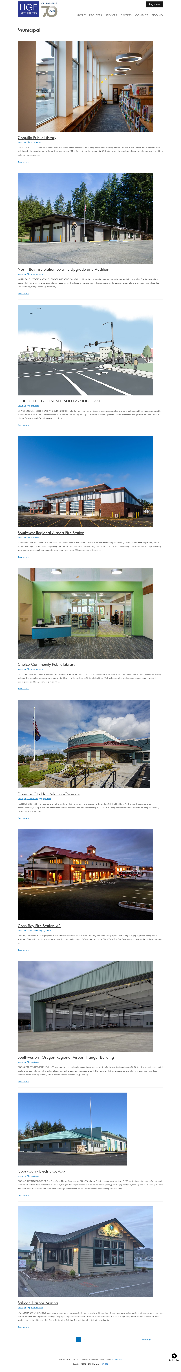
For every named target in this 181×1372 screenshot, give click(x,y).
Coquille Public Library (37, 137)
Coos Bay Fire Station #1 (39, 925)
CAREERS (126, 15)
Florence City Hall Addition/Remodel (49, 793)
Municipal (22, 142)
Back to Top (174, 1360)
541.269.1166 (117, 1359)
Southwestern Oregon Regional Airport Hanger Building (66, 1057)
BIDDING (157, 15)
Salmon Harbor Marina (38, 1302)
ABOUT (81, 15)
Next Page (148, 1339)
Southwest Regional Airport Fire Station (51, 532)
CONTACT (141, 15)
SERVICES (111, 15)
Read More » (23, 162)
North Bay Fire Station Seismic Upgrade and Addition (63, 269)
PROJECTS (95, 15)
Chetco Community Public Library (46, 664)
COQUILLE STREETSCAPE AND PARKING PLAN (59, 401)
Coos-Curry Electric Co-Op (41, 1171)
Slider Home (32, 798)
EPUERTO (105, 1364)
